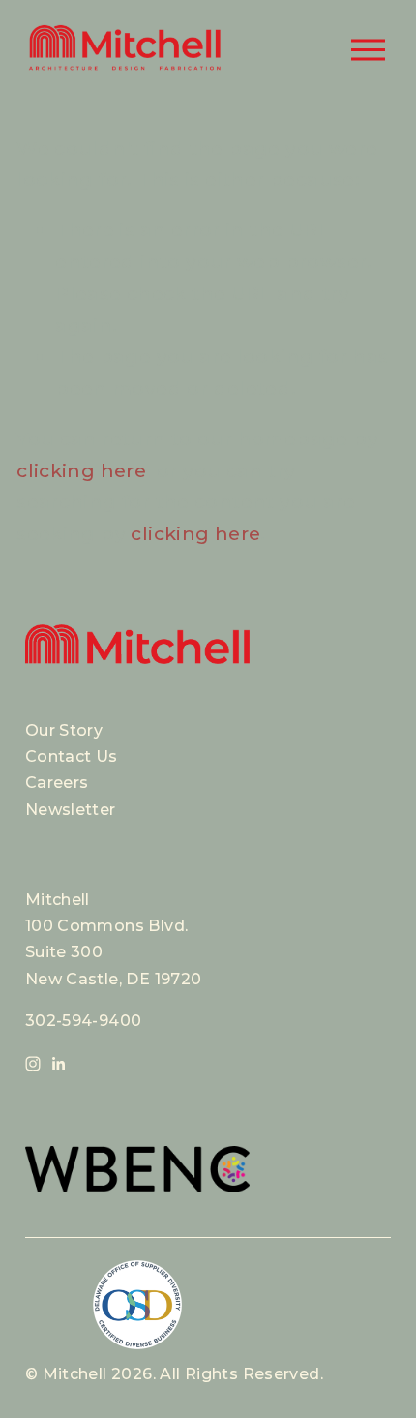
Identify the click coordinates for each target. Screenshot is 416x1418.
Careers (57, 782)
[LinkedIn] (58, 1063)
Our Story (64, 730)
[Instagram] (33, 1063)
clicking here (81, 470)
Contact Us (71, 756)
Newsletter (70, 809)
